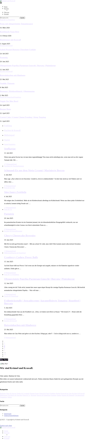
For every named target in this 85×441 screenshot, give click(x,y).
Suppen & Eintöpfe (68, 395)
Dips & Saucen (11, 393)
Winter (9, 397)
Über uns (6, 12)
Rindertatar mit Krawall (10, 40)
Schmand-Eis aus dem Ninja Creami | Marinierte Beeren (34, 170)
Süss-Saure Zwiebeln (15, 192)
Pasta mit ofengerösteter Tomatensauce (16, 24)
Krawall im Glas (66, 393)
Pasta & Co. (26, 395)
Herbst (58, 393)
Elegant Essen (34, 393)
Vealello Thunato (7, 83)
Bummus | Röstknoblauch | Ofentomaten (17, 91)
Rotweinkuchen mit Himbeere (12, 75)
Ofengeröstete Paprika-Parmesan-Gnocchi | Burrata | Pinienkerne (28, 65)
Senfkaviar (10, 148)
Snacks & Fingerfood (44, 395)
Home (5, 7)
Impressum (7, 414)
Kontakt (6, 14)
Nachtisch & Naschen (15, 395)
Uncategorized (79, 395)
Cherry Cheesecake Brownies (19, 235)
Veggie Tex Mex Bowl (9, 101)
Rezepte (6, 8)
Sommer (53, 395)
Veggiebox (3, 397)
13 (5, 354)
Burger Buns (5, 109)
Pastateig (4, 57)
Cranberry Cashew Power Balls (21, 257)
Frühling (53, 393)
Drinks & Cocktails (23, 393)
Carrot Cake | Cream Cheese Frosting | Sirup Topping (23, 117)
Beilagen (3, 393)
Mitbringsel (3, 395)
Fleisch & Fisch (44, 393)
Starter (59, 395)
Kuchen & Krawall (78, 393)
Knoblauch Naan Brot (9, 32)
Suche (22, 18)
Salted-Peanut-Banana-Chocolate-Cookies (18, 49)
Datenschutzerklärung (11, 415)
